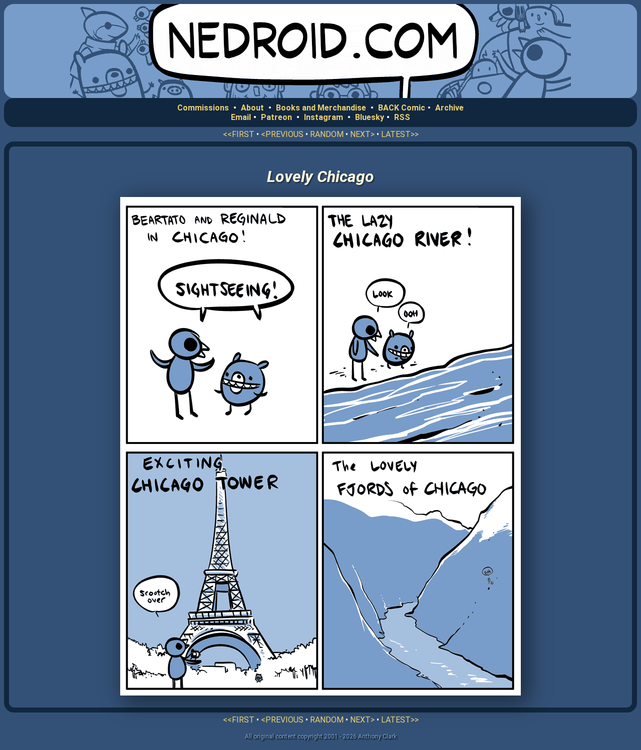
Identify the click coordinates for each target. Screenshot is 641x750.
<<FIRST (238, 134)
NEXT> (362, 134)
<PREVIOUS (282, 134)
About (252, 107)
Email (241, 117)
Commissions (203, 107)
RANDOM (327, 134)
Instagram (323, 117)
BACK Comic (401, 107)
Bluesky (369, 117)
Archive (449, 107)
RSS (402, 117)
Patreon (276, 117)
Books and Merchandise (321, 107)
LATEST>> (400, 134)
